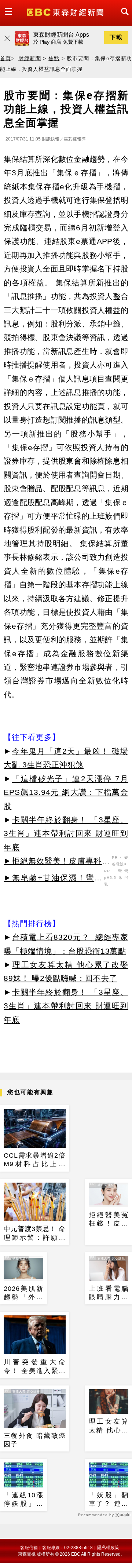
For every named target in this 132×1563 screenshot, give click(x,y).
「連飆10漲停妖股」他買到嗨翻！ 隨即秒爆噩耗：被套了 (23, 1499)
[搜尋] (123, 18)
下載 (116, 37)
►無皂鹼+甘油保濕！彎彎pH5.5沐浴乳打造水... (53, 878)
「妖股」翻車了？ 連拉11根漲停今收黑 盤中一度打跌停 (108, 1499)
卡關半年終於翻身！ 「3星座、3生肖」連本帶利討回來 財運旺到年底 (66, 833)
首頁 (5, 58)
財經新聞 (29, 58)
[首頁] (66, 11)
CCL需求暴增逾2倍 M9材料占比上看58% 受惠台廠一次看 (35, 1160)
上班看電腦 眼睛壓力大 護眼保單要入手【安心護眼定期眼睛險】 (108, 1293)
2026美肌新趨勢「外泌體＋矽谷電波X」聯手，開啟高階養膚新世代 (23, 1293)
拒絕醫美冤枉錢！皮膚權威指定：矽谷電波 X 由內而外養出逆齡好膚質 (108, 1219)
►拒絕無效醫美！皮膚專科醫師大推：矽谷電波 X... (57, 862)
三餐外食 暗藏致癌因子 (35, 1440)
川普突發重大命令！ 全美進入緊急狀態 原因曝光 (35, 1366)
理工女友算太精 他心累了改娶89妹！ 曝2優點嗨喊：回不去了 (108, 1426)
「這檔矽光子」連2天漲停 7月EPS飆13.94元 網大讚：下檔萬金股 (66, 792)
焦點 (54, 58)
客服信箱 (29, 1547)
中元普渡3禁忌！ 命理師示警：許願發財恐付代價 (35, 1233)
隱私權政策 (108, 1547)
